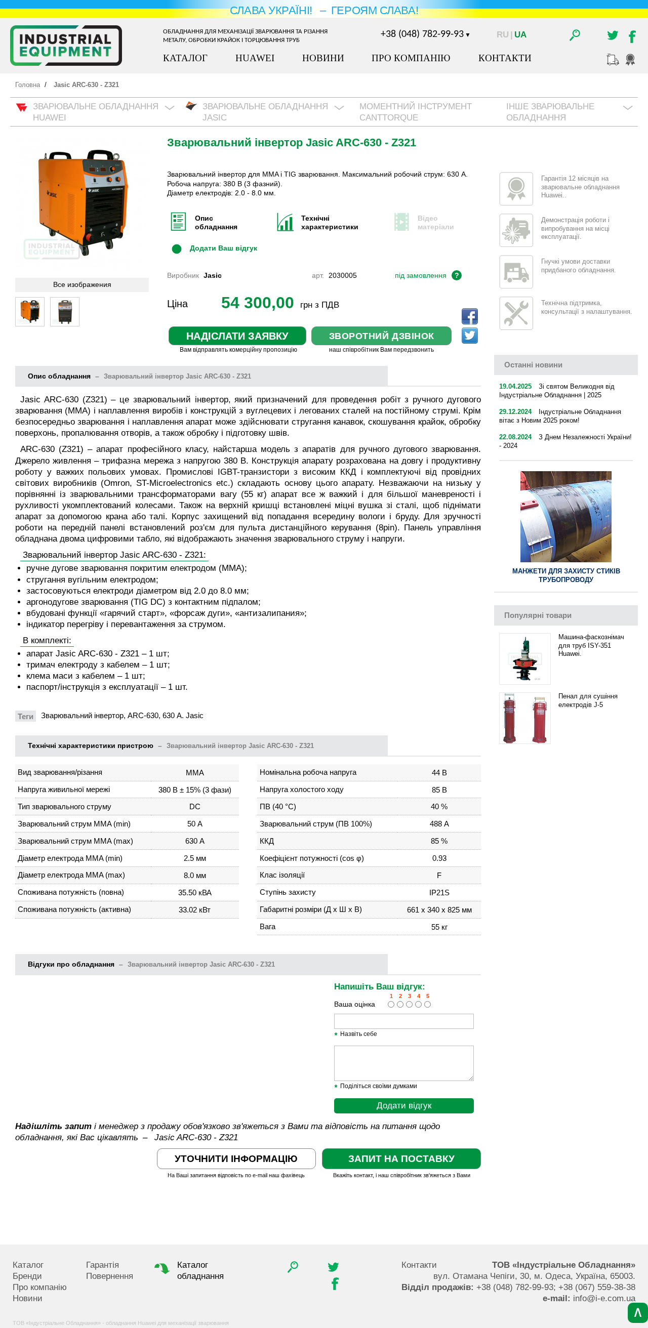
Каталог (185, 58)
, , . (534, 1276)
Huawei (254, 58)
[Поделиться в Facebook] (470, 316)
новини (533, 364)
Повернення (109, 1276)
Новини (323, 58)
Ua (520, 34)
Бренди (27, 1276)
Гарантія (102, 1265)
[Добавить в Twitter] (470, 335)
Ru (503, 34)
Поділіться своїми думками (375, 1087)
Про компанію (411, 58)
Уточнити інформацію (236, 1158)
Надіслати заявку (237, 336)
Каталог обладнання (200, 1270)
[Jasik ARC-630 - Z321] (64, 311)
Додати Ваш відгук (223, 248)
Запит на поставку (401, 1158)
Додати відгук (404, 1105)
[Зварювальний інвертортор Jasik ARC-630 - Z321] (30, 311)
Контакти (505, 58)
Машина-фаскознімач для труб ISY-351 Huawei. (591, 645)
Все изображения (82, 284)
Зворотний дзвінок (381, 336)
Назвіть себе (355, 1034)
